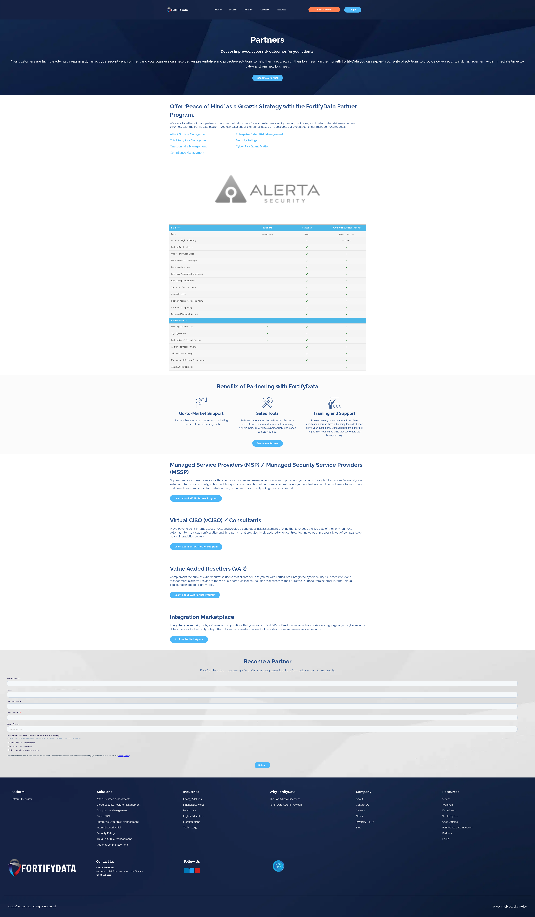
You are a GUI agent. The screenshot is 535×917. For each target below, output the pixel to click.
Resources (281, 10)
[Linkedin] (186, 870)
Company (265, 10)
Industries (249, 10)
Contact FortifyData (105, 868)
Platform (218, 10)
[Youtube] (197, 870)
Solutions (233, 10)
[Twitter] (191, 870)
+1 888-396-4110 (103, 875)
